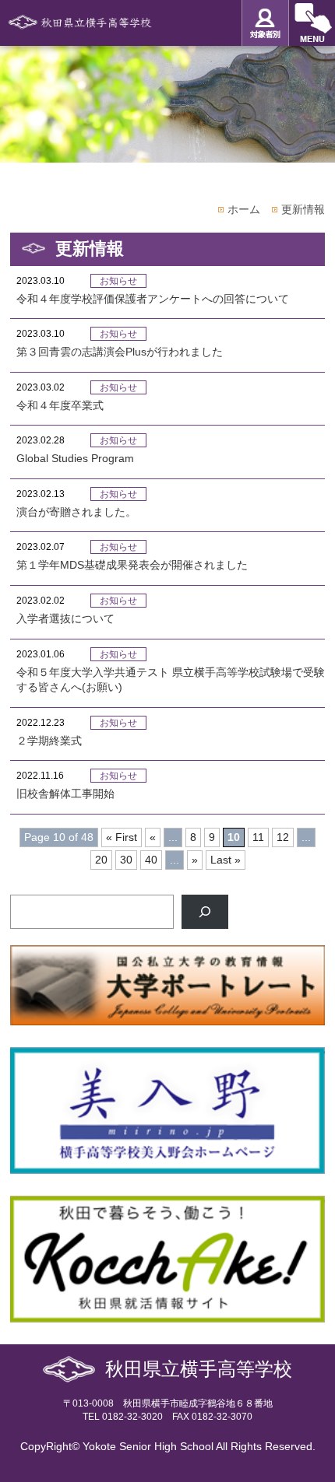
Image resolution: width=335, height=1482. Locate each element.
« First (121, 837)
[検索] (205, 912)
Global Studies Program (75, 458)
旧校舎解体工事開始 (65, 793)
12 (283, 837)
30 (126, 859)
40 (151, 859)
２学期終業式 (49, 740)
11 (258, 837)
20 (101, 859)
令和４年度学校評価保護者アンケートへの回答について (152, 299)
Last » (225, 859)
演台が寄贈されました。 (76, 512)
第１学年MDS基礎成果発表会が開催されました (132, 565)
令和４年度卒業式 (60, 405)
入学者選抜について (65, 618)
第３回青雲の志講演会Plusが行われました (119, 351)
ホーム (243, 209)
